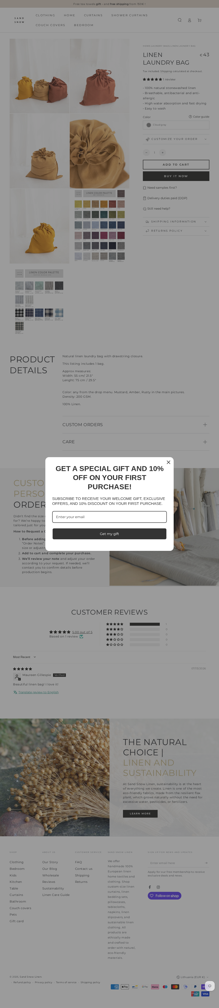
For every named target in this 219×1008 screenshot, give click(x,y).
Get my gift (109, 534)
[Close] (168, 462)
